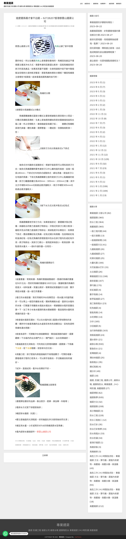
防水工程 (70, 26)
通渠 (92, 376)
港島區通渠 (95, 335)
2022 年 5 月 (96, 132)
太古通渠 (94, 272)
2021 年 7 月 (96, 168)
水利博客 (94, 317)
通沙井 (93, 371)
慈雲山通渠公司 (44, 432)
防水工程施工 (96, 420)
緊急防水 (94, 349)
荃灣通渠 (94, 353)
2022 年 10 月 (96, 118)
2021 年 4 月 (96, 182)
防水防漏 (94, 438)
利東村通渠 (95, 258)
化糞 (43, 441)
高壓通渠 (94, 227)
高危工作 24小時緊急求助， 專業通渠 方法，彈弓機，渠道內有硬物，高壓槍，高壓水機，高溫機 (105, 460)
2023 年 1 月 (96, 109)
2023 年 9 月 (96, 82)
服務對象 (95, 3)
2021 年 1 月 (96, 195)
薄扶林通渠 (95, 358)
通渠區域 (87, 3)
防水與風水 (95, 433)
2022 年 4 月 (96, 137)
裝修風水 (94, 362)
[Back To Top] (123, 535)
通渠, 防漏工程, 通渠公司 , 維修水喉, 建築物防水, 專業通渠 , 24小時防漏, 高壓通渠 (105, 384)
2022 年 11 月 (96, 114)
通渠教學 (61, 26)
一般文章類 (95, 236)
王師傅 (18, 26)
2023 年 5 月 (96, 91)
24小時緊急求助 (20, 441)
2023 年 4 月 (96, 96)
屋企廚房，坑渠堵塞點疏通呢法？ (105, 61)
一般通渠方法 (96, 245)
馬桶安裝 (94, 447)
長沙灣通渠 (95, 411)
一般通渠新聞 (96, 240)
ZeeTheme (78, 537)
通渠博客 (94, 393)
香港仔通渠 (95, 442)
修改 (39, 441)
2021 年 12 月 (96, 150)
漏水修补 (94, 339)
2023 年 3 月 (96, 100)
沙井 (47, 26)
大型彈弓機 (66, 441)
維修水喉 (57, 26)
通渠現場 (111, 3)
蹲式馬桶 (94, 367)
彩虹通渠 (94, 290)
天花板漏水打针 (97, 267)
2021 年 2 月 (96, 191)
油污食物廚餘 (52, 26)
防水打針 (94, 424)
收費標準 (103, 3)
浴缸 (60, 445)
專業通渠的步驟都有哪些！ (102, 22)
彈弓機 (44, 26)
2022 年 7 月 (96, 123)
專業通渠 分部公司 (98, 213)
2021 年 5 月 (96, 177)
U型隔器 (29, 441)
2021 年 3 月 (96, 186)
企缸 (34, 441)
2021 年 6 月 (96, 173)
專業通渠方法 (35, 26)
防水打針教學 (96, 429)
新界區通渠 (95, 299)
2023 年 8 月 (96, 87)
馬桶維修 (94, 451)
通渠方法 (94, 402)
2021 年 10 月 (96, 159)
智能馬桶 (94, 312)
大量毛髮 (30, 26)
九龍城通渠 (95, 254)
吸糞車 (48, 441)
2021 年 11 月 (96, 155)
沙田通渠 (94, 326)
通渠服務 (66, 26)
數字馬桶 (94, 294)
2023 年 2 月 (96, 105)
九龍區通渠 (95, 249)
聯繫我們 (118, 3)
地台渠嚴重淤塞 (57, 441)
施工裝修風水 (96, 303)
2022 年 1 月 (96, 146)
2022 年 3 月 (96, 141)
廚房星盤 (41, 26)
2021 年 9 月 (96, 164)
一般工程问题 (96, 231)
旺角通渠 (94, 308)
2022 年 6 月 (96, 127)
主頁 (81, 3)
